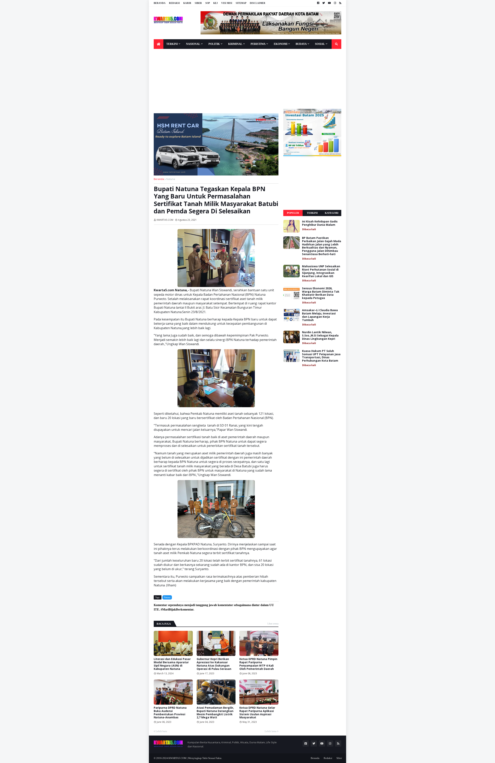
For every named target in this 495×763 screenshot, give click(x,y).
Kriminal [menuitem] (235, 44)
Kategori (331, 212)
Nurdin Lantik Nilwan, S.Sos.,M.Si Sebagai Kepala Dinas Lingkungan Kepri (320, 335)
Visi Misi (226, 3)
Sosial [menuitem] (320, 44)
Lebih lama (271, 731)
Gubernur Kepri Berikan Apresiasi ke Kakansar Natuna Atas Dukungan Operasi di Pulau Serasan (214, 663)
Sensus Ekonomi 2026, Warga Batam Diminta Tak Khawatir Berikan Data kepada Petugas (320, 293)
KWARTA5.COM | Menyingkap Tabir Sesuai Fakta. (195, 758)
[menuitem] (158, 44)
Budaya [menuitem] (301, 44)
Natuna (170, 179)
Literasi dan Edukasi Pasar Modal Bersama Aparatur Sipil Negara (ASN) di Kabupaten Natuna (172, 663)
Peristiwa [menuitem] (258, 44)
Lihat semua (272, 623)
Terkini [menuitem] (172, 44)
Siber (198, 3)
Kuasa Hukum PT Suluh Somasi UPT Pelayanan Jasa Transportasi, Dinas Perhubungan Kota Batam (321, 355)
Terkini (312, 212)
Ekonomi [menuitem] (280, 44)
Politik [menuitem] (214, 44)
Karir (187, 3)
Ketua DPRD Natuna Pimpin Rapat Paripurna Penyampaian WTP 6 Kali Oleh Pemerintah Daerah (258, 663)
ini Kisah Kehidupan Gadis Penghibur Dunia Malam (320, 223)
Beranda (160, 3)
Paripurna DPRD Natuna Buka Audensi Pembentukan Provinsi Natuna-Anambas (170, 712)
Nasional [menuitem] (193, 44)
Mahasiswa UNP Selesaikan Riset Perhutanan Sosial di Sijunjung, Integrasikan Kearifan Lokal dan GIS (321, 271)
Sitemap (241, 3)
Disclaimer (257, 3)
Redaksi (174, 3)
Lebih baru (161, 731)
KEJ (215, 3)
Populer (293, 212)
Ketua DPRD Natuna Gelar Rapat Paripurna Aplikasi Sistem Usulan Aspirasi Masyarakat (257, 712)
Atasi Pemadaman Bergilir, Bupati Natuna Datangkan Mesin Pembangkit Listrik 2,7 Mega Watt (215, 712)
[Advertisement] (247, 80)
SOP (207, 3)
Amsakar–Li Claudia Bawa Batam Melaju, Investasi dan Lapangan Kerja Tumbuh (320, 315)
